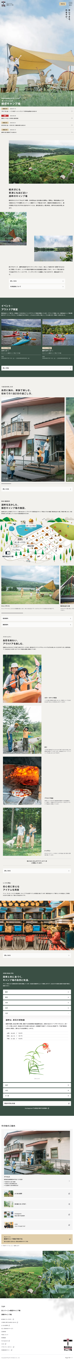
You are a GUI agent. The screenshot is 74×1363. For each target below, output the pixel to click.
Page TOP (67, 1357)
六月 (6, 1002)
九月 (6, 1085)
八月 (6, 1013)
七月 (6, 1008)
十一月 (7, 1095)
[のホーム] (3, 4)
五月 (6, 997)
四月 (6, 992)
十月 (6, 1090)
